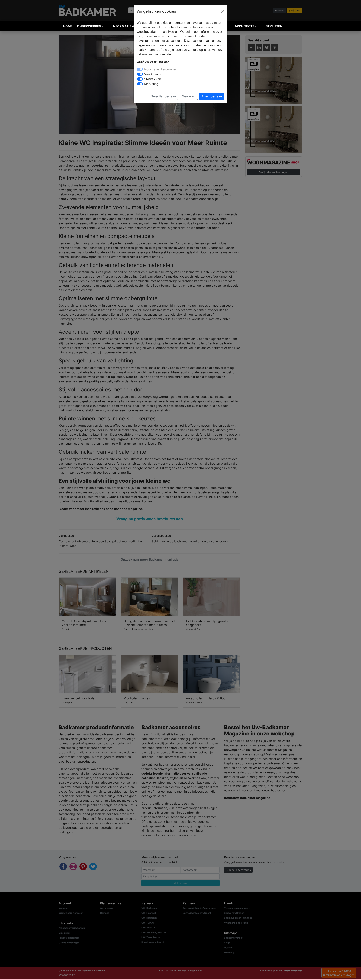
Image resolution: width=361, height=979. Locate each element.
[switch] (140, 74)
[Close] (223, 11)
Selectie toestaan (163, 96)
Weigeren (188, 96)
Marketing (151, 84)
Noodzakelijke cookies (160, 69)
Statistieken (152, 79)
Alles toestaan (212, 96)
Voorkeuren (152, 74)
